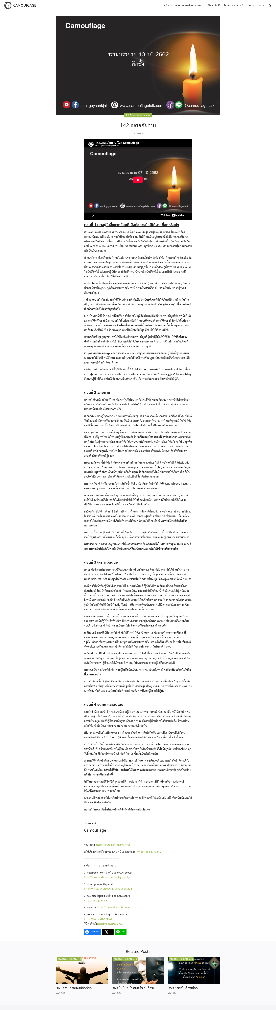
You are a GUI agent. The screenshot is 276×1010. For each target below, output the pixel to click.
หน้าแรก (168, 5)
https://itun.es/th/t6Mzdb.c (99, 919)
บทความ (250, 5)
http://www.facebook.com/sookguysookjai (107, 877)
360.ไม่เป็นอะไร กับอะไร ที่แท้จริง (133, 988)
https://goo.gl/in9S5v (96, 900)
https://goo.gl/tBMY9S (110, 923)
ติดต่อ (260, 5)
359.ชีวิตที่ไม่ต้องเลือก (183, 988)
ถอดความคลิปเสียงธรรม (188, 5)
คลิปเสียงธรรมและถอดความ (138, 115)
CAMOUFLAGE (24, 5)
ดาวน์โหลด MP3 (212, 5)
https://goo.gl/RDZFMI (149, 851)
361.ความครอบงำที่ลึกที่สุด (74, 988)
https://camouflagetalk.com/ (113, 907)
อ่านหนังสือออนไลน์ (233, 5)
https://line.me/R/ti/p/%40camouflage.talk (108, 888)
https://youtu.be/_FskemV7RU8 (113, 844)
